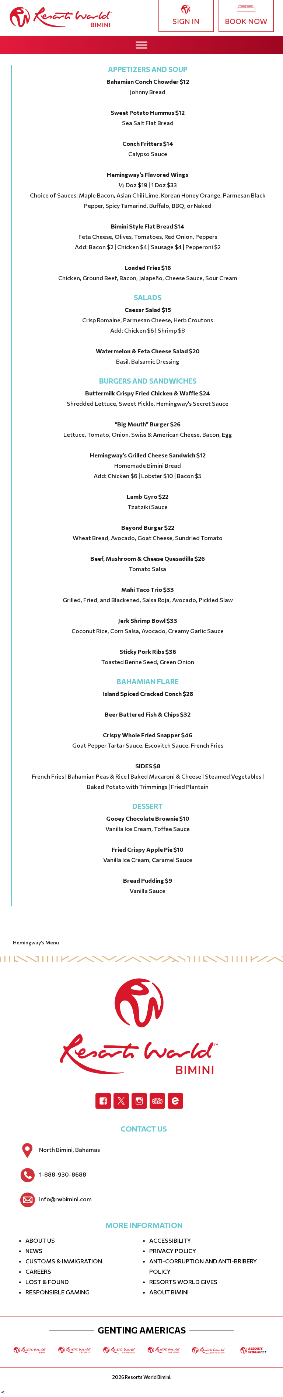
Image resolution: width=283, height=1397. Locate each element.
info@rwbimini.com (65, 1199)
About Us (40, 1240)
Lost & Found (47, 1281)
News (33, 1250)
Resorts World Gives (183, 1281)
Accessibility (170, 1240)
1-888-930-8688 (62, 1174)
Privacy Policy (172, 1250)
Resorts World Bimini (147, 1377)
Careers (38, 1271)
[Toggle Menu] (141, 44)
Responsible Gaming (57, 1291)
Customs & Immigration (63, 1260)
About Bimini (169, 1291)
